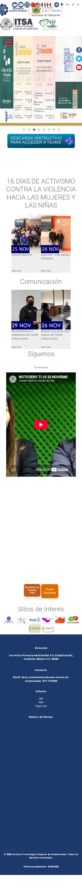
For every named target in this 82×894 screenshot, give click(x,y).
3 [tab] (34, 130)
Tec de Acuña (41, 367)
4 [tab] (39, 130)
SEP (41, 698)
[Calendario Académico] (27, 4)
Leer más (46, 271)
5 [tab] (44, 130)
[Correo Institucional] (21, 4)
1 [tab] (24, 130)
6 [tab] (49, 130)
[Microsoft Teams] (15, 4)
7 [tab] (54, 130)
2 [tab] (29, 130)
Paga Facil (41, 706)
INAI (41, 702)
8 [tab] (59, 130)
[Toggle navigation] (13, 45)
